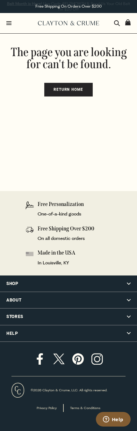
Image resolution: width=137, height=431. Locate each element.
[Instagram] (97, 359)
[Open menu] (20, 23)
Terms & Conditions (85, 408)
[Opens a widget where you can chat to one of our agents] (113, 420)
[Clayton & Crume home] (68, 23)
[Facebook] (40, 359)
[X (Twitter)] (59, 359)
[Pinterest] (78, 359)
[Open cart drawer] (128, 22)
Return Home (68, 89)
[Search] (117, 23)
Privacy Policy (47, 408)
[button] (68, 284)
